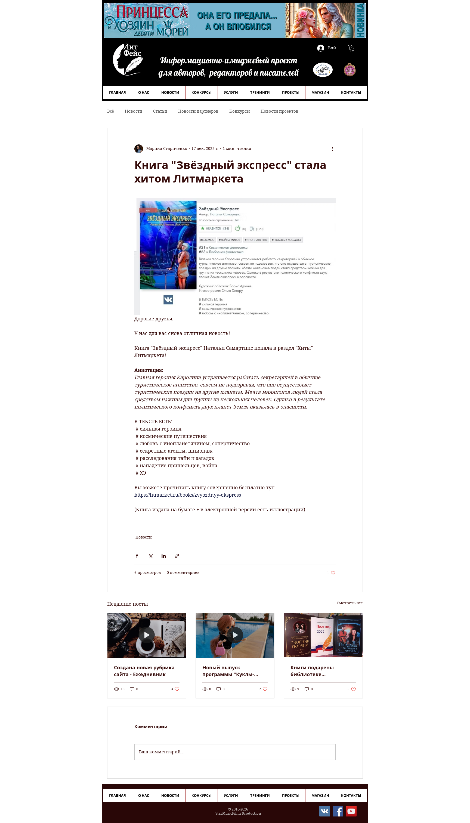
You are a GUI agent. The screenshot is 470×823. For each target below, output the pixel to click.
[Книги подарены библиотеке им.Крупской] (323, 635)
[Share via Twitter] (150, 555)
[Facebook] (338, 811)
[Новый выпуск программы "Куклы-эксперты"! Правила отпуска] (235, 635)
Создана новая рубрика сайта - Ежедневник (144, 671)
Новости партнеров (198, 111)
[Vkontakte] (324, 811)
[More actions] (332, 149)
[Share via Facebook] (137, 555)
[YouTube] (351, 811)
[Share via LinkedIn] (163, 555)
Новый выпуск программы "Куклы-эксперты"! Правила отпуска (228, 671)
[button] (351, 48)
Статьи (160, 111)
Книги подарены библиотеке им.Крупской (312, 671)
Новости (133, 111)
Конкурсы (239, 111)
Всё (110, 111)
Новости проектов (279, 111)
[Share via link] (177, 555)
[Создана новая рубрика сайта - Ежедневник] (146, 635)
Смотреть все (350, 603)
